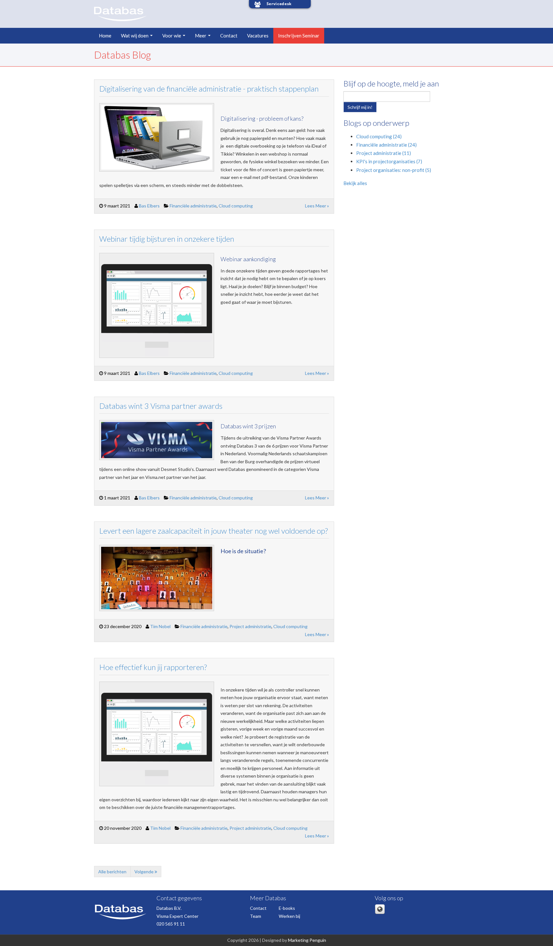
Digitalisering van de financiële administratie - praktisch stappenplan (209, 88)
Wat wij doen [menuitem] (134, 35)
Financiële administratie (193, 205)
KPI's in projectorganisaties (389, 161)
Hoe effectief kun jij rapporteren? (153, 667)
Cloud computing (236, 205)
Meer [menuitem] (200, 35)
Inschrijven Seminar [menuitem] (298, 35)
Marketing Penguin (307, 940)
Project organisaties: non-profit (393, 170)
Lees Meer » (317, 205)
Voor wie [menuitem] (171, 35)
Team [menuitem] (255, 916)
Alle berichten (112, 871)
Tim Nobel (160, 626)
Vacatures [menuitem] (257, 35)
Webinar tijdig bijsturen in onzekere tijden (166, 238)
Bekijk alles (355, 183)
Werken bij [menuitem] (289, 916)
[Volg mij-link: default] (380, 913)
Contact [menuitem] (228, 35)
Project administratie (250, 626)
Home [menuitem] (105, 35)
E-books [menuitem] (287, 908)
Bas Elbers (149, 205)
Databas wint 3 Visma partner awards (160, 405)
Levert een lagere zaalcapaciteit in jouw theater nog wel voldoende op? (213, 530)
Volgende (144, 871)
